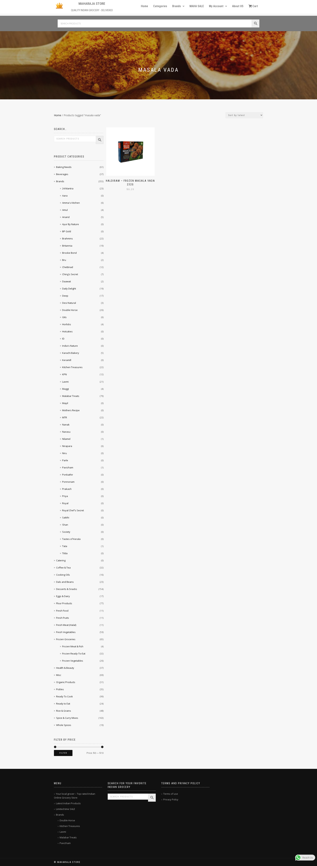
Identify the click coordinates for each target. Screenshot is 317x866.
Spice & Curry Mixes (67, 718)
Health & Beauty (65, 667)
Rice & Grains (63, 710)
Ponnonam (68, 481)
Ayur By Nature (70, 224)
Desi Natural (69, 302)
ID (63, 338)
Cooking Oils (63, 574)
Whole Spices (63, 725)
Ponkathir (67, 474)
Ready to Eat (63, 703)
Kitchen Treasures (72, 367)
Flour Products (64, 603)
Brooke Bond (69, 252)
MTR (64, 417)
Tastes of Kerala (71, 539)
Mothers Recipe (71, 410)
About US (237, 6)
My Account (216, 6)
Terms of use (170, 793)
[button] (178, 6)
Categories (160, 6)
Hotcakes (67, 331)
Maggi (65, 388)
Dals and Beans (65, 582)
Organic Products (65, 682)
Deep (65, 295)
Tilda (65, 553)
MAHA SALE (197, 6)
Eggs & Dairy (63, 596)
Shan (65, 524)
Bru (64, 260)
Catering (60, 560)
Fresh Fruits (62, 617)
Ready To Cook (64, 696)
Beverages (62, 174)
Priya (65, 496)
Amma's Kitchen (71, 202)
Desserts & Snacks (66, 589)
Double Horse (70, 310)
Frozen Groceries (65, 639)
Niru (64, 453)
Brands (176, 6)
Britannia (67, 245)
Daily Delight (69, 288)
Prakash (67, 489)
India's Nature (70, 345)
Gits (64, 317)
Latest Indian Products (68, 803)
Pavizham (67, 467)
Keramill (66, 360)
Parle (65, 460)
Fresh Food (62, 610)
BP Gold (66, 231)
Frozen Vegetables (72, 660)
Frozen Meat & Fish (72, 646)
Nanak (66, 424)
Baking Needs (64, 167)
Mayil (65, 403)
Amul (65, 210)
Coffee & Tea (63, 567)
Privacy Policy (170, 799)
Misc (58, 675)
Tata (64, 546)
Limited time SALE (65, 809)
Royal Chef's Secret (73, 510)
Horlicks (66, 324)
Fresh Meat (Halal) (66, 625)
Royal (65, 503)
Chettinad (67, 267)
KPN (64, 374)
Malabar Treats (70, 396)
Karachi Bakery (70, 353)
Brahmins (67, 238)
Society (66, 531)
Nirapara (67, 446)
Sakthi (65, 517)
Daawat (66, 281)
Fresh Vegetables (66, 632)
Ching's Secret (70, 274)
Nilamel (66, 439)
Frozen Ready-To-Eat (73, 653)
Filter (63, 753)
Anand (66, 217)
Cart (255, 6)
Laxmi (65, 381)
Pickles (60, 689)
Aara (65, 195)
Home (144, 6)
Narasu (66, 431)
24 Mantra (67, 188)
